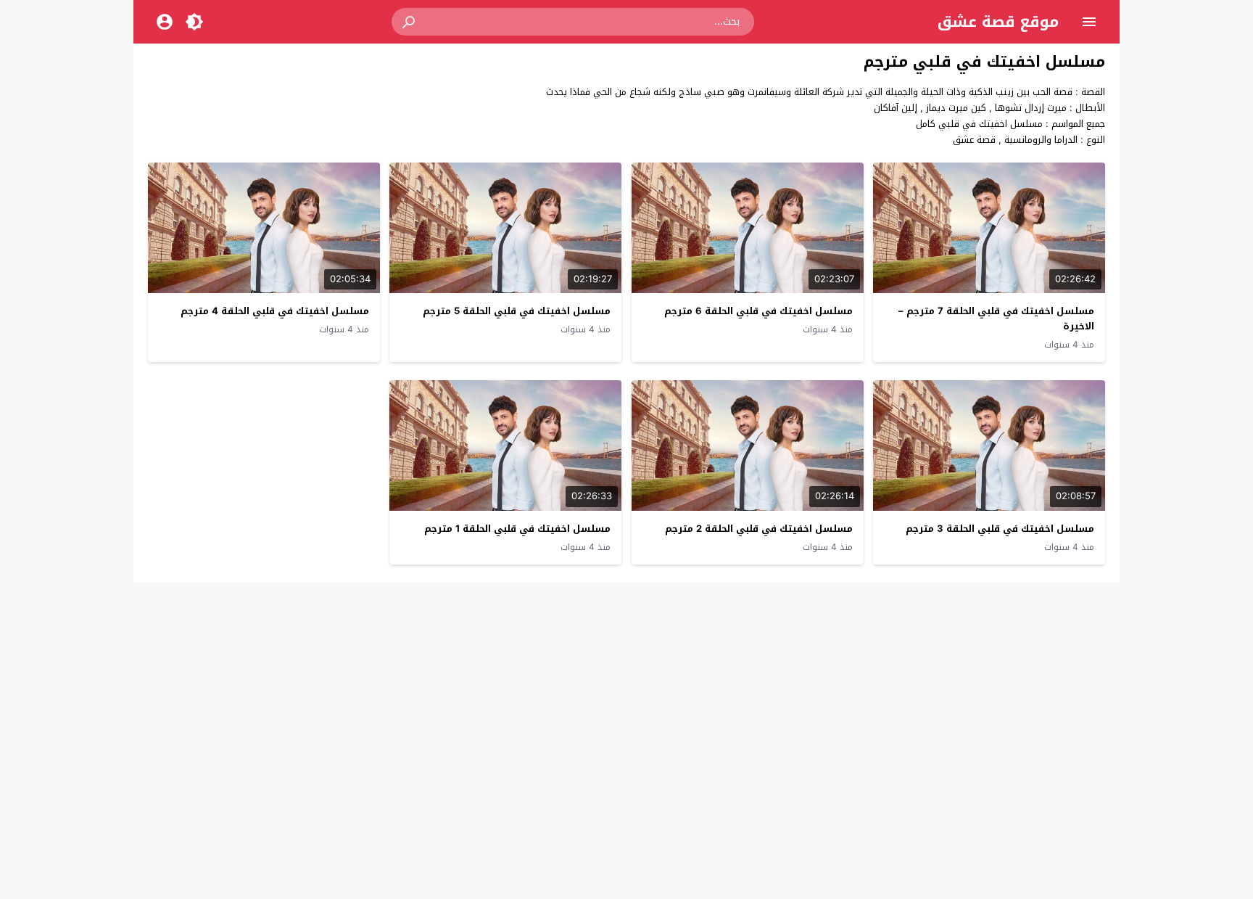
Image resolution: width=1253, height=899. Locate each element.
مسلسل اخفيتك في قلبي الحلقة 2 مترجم (759, 529)
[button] (410, 22)
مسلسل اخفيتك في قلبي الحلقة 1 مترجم (517, 529)
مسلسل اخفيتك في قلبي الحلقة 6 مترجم (758, 311)
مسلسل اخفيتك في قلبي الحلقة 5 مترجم (517, 311)
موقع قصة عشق (998, 21)
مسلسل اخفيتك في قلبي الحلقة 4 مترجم (275, 311)
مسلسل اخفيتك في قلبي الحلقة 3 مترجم (1000, 529)
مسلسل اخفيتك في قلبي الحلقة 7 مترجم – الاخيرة (996, 318)
